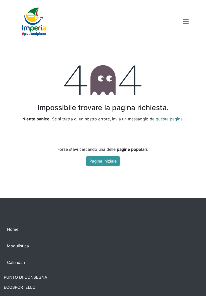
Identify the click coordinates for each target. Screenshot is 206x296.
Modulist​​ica (18, 245)
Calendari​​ (16, 262)
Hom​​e (12, 229)
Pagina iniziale (103, 161)
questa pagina (169, 118)
